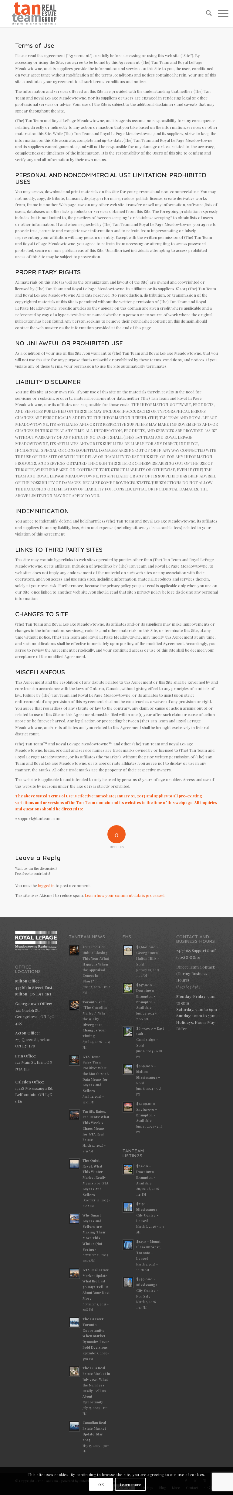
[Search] (206, 13)
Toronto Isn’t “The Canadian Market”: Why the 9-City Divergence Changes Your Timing (95, 1019)
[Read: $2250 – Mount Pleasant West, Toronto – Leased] (128, 1244)
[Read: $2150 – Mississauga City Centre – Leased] (128, 1207)
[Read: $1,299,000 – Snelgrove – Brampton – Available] (128, 1107)
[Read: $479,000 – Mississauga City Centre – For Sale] (128, 1282)
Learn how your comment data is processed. (125, 895)
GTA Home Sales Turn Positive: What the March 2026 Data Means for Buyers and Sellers (96, 1073)
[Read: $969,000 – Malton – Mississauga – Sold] (128, 1069)
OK (101, 1484)
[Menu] (220, 13)
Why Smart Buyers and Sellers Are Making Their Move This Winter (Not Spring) (94, 1232)
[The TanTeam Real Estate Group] (34, 13)
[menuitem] (206, 13)
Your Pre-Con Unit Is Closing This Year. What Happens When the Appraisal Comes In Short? (96, 964)
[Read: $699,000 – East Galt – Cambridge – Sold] (128, 1031)
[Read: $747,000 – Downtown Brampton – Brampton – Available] (128, 988)
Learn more (130, 1484)
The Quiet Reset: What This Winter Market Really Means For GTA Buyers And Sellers (95, 1177)
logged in (46, 885)
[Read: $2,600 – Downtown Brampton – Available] (128, 1169)
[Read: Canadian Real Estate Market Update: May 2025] (74, 1426)
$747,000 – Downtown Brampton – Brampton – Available (146, 996)
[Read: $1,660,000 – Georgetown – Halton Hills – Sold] (128, 950)
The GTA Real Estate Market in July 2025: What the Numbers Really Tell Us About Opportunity (96, 1385)
